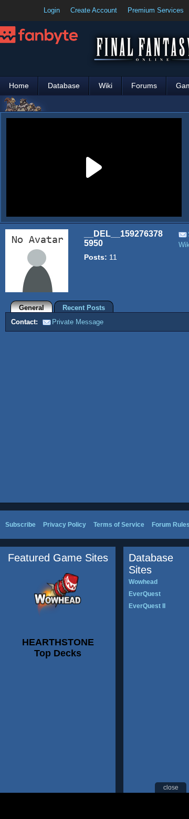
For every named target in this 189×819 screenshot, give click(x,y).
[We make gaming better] (33, 10)
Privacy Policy (64, 524)
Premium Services (156, 10)
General (31, 308)
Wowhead (143, 582)
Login (52, 10)
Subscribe (20, 524)
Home (19, 85)
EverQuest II (147, 606)
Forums (144, 85)
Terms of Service (118, 524)
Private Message (77, 322)
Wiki (105, 85)
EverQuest (145, 594)
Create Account (93, 10)
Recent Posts (83, 308)
